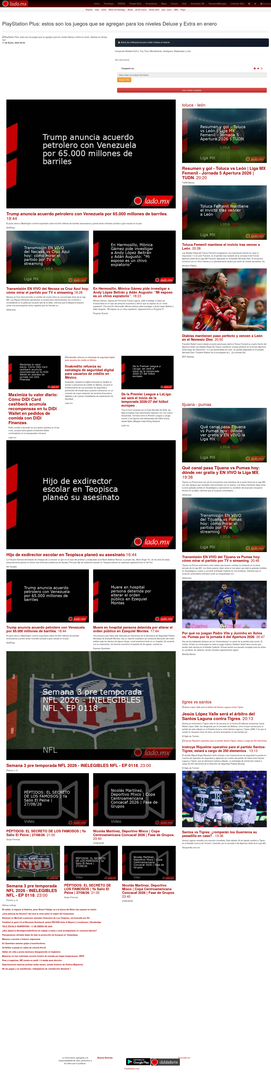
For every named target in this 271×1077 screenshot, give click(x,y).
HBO (176, 9)
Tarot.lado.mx (184, 1057)
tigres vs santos (197, 702)
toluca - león (193, 105)
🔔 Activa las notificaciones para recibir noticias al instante (144, 42)
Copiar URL (124, 79)
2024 (104, 9)
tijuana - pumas (196, 404)
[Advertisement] (91, 336)
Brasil (130, 9)
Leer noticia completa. (192, 90)
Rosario (89, 9)
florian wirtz (154, 9)
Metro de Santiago (117, 9)
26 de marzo (141, 9)
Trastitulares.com (132, 1068)
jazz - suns (166, 9)
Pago (183, 9)
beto (97, 9)
